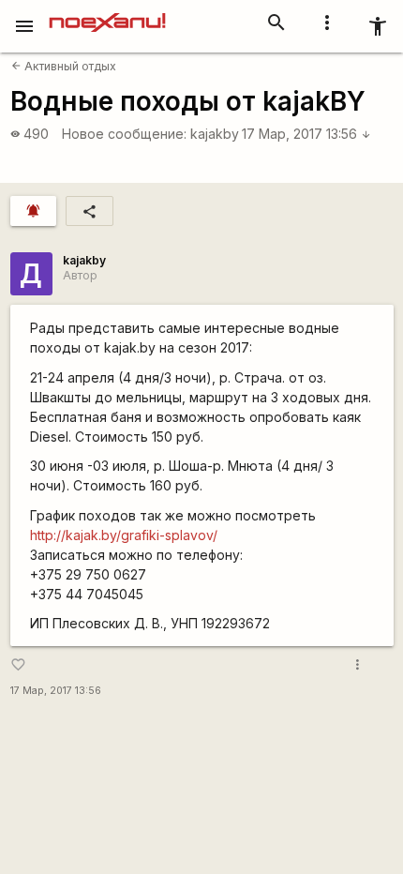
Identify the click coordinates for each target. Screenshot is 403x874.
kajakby (214, 134)
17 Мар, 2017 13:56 (306, 134)
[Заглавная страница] (107, 13)
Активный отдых (63, 66)
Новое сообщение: (124, 134)
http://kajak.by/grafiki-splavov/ (123, 535)
